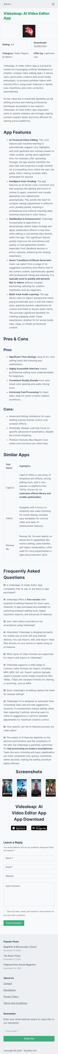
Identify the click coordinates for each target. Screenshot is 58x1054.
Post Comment (13, 923)
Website (10, 876)
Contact (8, 983)
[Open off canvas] (53, 4)
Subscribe (29, 1038)
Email (9, 867)
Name (9, 858)
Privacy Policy (11, 996)
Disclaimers (10, 990)
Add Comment (13, 886)
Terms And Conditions (15, 1003)
